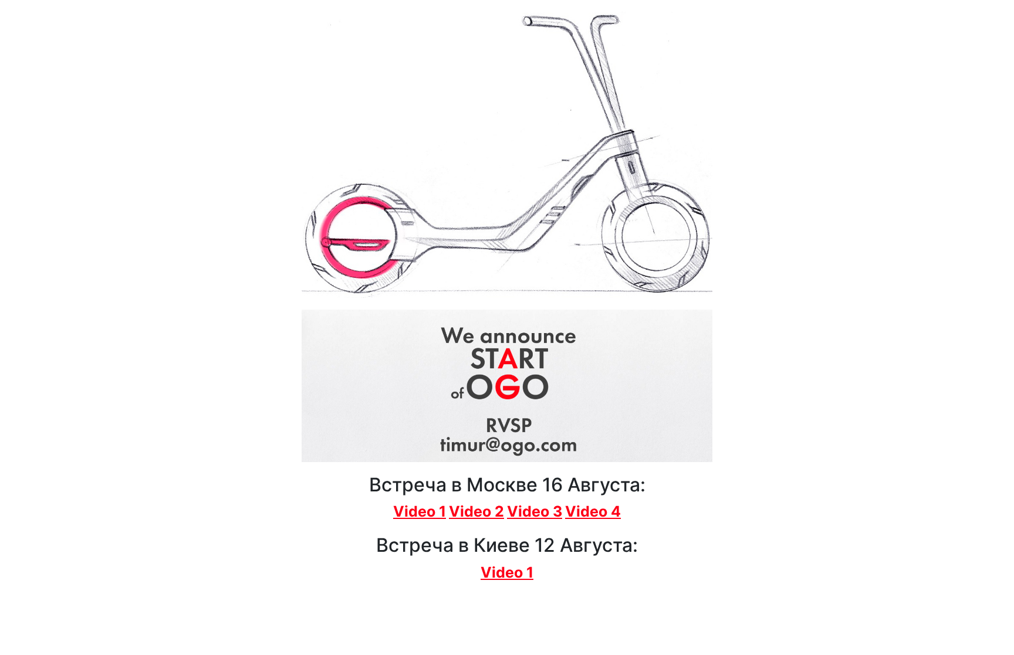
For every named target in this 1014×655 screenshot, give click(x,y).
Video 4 (593, 511)
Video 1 (419, 511)
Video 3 (534, 511)
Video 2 (476, 511)
